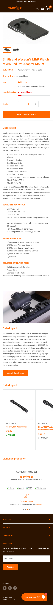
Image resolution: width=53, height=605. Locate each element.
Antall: (5, 104)
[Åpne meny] (4, 8)
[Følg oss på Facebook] (5, 588)
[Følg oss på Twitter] (10, 588)
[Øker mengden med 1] (35, 104)
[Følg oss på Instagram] (15, 588)
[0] (48, 8)
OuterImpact (8, 70)
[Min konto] (42, 8)
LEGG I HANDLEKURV (26, 114)
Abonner (10, 567)
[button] (8, 76)
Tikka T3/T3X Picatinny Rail (16, 427)
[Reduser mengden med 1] (21, 104)
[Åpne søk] (37, 8)
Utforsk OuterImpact (15, 373)
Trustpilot (39, 505)
